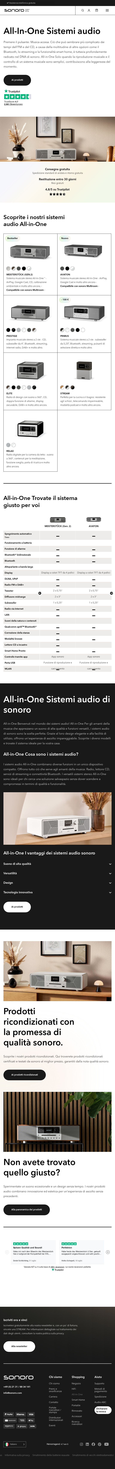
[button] (83, 10)
